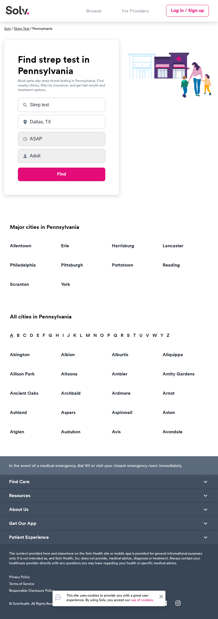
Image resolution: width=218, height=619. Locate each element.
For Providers (135, 11)
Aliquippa (173, 355)
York (65, 284)
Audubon (70, 432)
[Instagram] (178, 604)
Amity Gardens (178, 374)
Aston (169, 412)
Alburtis (120, 355)
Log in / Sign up (187, 10)
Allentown (20, 246)
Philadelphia (23, 265)
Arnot (169, 393)
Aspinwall (122, 412)
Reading (171, 265)
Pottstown (122, 265)
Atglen (17, 432)
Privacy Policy (19, 576)
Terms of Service (21, 583)
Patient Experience (29, 537)
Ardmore (121, 393)
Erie (65, 246)
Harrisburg (123, 246)
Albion (68, 355)
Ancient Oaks (24, 393)
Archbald (71, 393)
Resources (19, 495)
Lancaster (173, 246)
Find (61, 174)
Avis (116, 432)
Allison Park (22, 374)
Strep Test (21, 28)
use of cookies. (142, 599)
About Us (18, 509)
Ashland (18, 412)
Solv (7, 28)
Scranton (19, 284)
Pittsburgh (72, 265)
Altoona (69, 374)
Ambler (119, 374)
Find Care (19, 481)
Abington (20, 355)
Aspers (68, 412)
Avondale (173, 432)
